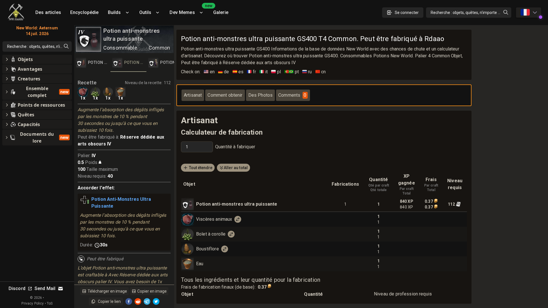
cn (320, 71)
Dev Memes (189, 10)
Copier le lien (109, 301)
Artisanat (193, 95)
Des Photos (260, 95)
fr (251, 71)
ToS (50, 303)
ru (307, 71)
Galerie (220, 12)
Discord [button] (17, 288)
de (223, 71)
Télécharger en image (107, 291)
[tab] (92, 63)
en (209, 71)
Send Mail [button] (45, 288)
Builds (114, 12)
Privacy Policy (32, 303)
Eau (199, 263)
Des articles (48, 12)
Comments (292, 95)
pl (276, 71)
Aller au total (236, 167)
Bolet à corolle (210, 234)
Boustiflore (207, 249)
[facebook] (128, 301)
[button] (37, 59)
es (238, 71)
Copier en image (152, 291)
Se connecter (407, 12)
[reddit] (137, 301)
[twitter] (156, 301)
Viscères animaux (214, 219)
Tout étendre (200, 167)
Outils (145, 12)
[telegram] (147, 301)
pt (291, 71)
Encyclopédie (84, 12)
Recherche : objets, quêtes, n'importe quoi (468, 12)
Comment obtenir (224, 95)
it (263, 71)
